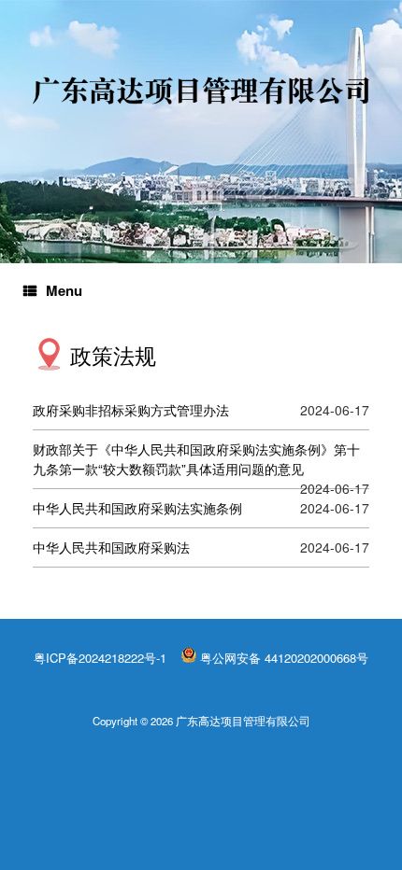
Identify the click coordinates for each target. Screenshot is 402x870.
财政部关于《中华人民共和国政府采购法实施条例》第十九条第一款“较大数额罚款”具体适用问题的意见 (196, 459)
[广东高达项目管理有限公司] (201, 90)
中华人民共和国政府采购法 (111, 547)
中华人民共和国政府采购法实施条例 (137, 507)
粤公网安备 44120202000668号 (284, 658)
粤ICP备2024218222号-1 (100, 658)
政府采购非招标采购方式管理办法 (131, 409)
